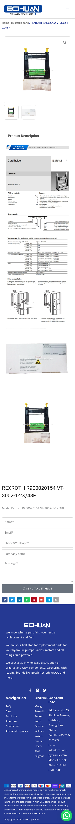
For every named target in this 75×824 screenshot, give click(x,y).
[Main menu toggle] (67, 9)
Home (5, 22)
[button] (64, 42)
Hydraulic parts (20, 22)
